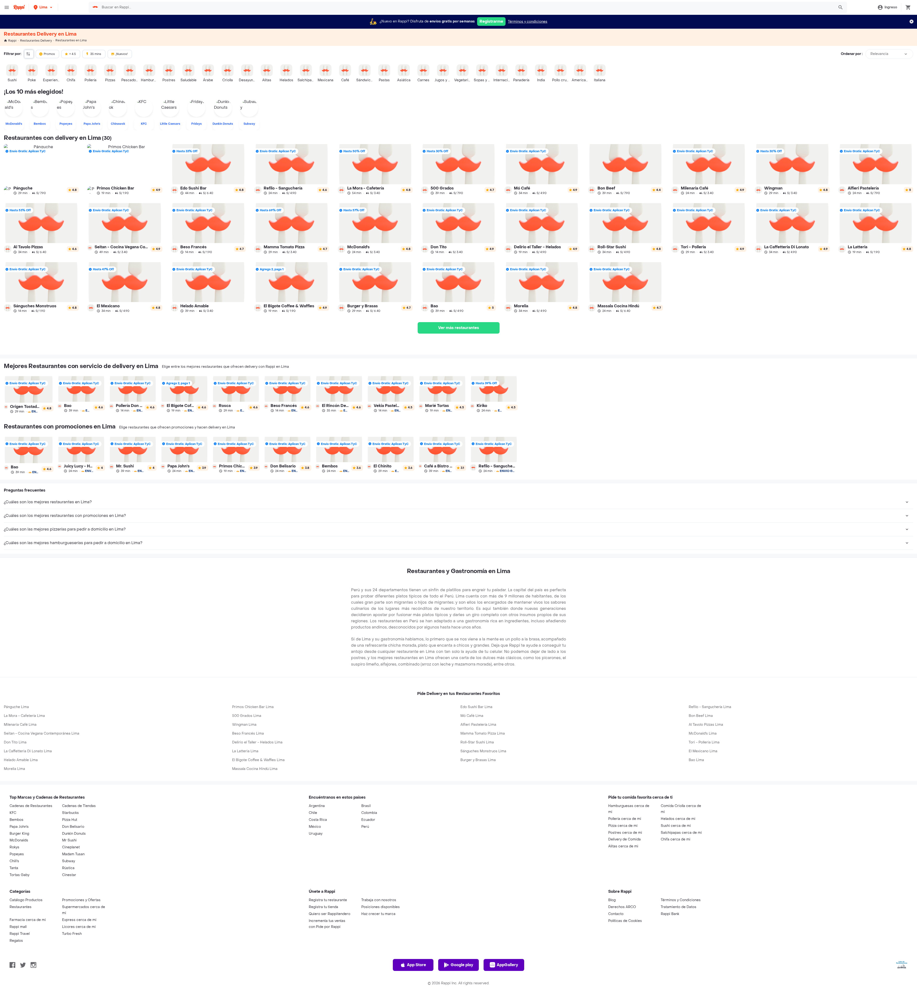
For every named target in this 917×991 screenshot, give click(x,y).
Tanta (14, 868)
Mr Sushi (69, 840)
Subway (68, 861)
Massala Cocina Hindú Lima (254, 769)
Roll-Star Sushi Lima (477, 742)
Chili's (14, 861)
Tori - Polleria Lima (704, 742)
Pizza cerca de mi (623, 825)
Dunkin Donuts (74, 833)
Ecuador (368, 820)
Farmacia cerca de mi (28, 920)
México (315, 826)
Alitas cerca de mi (623, 846)
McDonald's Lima (703, 733)
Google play (462, 964)
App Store (416, 964)
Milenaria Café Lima (20, 724)
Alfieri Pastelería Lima (478, 724)
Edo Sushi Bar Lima (476, 707)
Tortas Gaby (19, 875)
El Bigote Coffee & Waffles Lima (258, 760)
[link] (41, 169)
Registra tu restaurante (328, 900)
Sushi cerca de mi (676, 825)
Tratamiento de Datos (678, 907)
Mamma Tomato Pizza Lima (482, 733)
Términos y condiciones (527, 21)
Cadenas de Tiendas (79, 806)
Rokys (14, 847)
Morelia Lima (14, 769)
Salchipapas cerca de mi (681, 832)
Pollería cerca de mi (624, 819)
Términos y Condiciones (681, 900)
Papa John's (19, 826)
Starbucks (70, 813)
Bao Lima (696, 760)
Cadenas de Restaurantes (31, 806)
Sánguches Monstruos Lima (483, 751)
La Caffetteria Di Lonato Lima (28, 751)
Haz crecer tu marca (378, 914)
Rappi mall (18, 927)
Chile (313, 813)
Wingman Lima (244, 724)
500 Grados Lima (246, 716)
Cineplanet (71, 847)
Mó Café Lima (471, 716)
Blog (612, 900)
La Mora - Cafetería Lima (24, 716)
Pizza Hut (69, 820)
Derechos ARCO (622, 907)
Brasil (366, 806)
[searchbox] (466, 7)
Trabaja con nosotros (378, 900)
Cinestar (69, 875)
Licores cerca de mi (79, 927)
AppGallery (507, 964)
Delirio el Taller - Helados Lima (257, 742)
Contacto (616, 914)
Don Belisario (73, 826)
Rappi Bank (670, 914)
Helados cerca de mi (678, 819)
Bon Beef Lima (701, 716)
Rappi (12, 40)
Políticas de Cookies (625, 921)
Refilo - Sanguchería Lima (710, 707)
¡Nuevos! (122, 54)
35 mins (95, 54)
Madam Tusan (73, 854)
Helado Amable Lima (21, 760)
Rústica (68, 868)
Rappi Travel (20, 933)
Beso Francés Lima (248, 733)
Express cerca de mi (79, 920)
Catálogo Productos (26, 900)
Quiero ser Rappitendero (329, 914)
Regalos (16, 940)
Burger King (19, 833)
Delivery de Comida (624, 839)
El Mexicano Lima (703, 751)
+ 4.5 (72, 54)
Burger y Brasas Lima (478, 760)
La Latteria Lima (245, 751)
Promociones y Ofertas (81, 900)
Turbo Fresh (72, 933)
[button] (43, 7)
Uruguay (315, 833)
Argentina (317, 806)
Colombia (369, 813)
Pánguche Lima (16, 707)
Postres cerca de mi (625, 832)
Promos (49, 54)
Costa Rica (318, 820)
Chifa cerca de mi (675, 839)
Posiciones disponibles (380, 907)
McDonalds (19, 840)
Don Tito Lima (15, 742)
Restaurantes (21, 907)
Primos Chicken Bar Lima (253, 707)
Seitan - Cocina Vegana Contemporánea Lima (41, 733)
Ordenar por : (852, 54)
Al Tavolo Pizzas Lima (706, 724)
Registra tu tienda (323, 907)
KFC (13, 813)
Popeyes (17, 854)
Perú (365, 826)
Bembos (16, 820)
